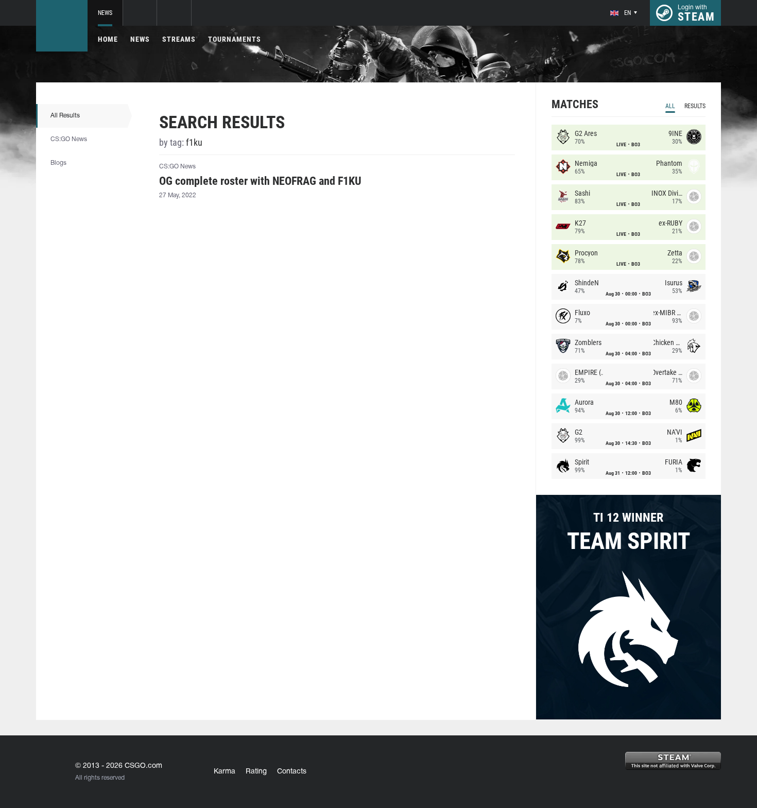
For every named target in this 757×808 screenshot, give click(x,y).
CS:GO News (68, 139)
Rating (256, 771)
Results (695, 106)
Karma (224, 771)
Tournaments (234, 39)
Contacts (291, 771)
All (670, 106)
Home (108, 39)
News (105, 12)
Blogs (58, 163)
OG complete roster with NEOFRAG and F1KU (260, 181)
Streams (179, 39)
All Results (65, 115)
